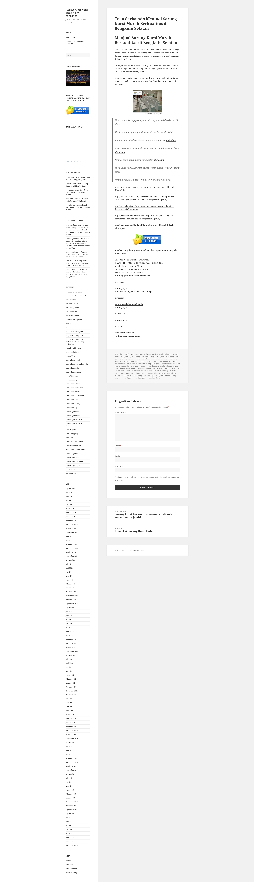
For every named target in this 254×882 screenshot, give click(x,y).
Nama (118, 446)
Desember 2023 (71, 592)
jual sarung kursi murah (124, 359)
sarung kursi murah (128, 375)
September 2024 (72, 556)
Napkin (68, 324)
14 (86, 161)
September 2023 (72, 604)
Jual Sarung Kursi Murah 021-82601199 (77, 13)
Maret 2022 (70, 675)
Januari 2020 (70, 722)
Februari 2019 (71, 750)
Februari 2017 (71, 837)
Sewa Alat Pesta (72, 376)
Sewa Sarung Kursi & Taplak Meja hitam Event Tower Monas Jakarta (78, 207)
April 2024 (69, 576)
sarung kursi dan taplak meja (77, 364)
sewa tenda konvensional (75, 450)
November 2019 (72, 730)
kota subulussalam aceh (168, 361)
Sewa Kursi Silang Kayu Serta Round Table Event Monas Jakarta (77, 192)
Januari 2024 (70, 588)
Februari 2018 (71, 794)
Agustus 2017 (71, 814)
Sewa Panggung (72, 434)
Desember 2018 (71, 758)
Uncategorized (71, 473)
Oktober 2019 (71, 734)
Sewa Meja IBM (71, 430)
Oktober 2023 (71, 600)
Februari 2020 (71, 719)
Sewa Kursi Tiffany (73, 404)
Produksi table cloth (73, 348)
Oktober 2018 (71, 766)
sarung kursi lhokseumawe (155, 373)
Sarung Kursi (71, 356)
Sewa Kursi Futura (73, 392)
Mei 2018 (69, 782)
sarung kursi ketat (72, 368)
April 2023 (69, 623)
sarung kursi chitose (138, 371)
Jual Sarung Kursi (72, 308)
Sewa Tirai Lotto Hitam (74, 461)
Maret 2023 (70, 627)
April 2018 (69, 786)
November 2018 (72, 762)
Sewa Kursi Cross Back (74, 388)
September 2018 (72, 770)
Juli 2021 (69, 699)
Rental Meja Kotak (72, 352)
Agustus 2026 (71, 489)
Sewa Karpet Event (73, 384)
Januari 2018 (70, 798)
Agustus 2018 (71, 774)
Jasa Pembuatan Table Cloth (76, 296)
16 (89, 161)
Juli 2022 (69, 659)
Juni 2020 (69, 711)
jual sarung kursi (172, 356)
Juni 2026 (69, 497)
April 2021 (69, 703)
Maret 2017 (70, 833)
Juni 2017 (69, 822)
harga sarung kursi (158, 356)
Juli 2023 (69, 612)
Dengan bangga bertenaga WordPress (129, 550)
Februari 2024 (71, 584)
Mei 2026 (69, 501)
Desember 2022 (71, 639)
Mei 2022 (69, 667)
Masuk (68, 861)
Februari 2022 (71, 679)
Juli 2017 (69, 818)
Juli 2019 (69, 746)
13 (85, 161)
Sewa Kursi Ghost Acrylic (75, 396)
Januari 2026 (70, 516)
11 (82, 161)
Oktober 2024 (71, 552)
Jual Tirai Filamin (72, 316)
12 (83, 161)
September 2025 (72, 532)
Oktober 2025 (71, 528)
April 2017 (69, 829)
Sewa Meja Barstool (73, 411)
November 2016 (72, 845)
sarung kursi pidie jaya (145, 375)
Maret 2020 (70, 715)
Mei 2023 (69, 619)
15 (88, 161)
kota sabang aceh (151, 361)
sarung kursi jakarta (122, 373)
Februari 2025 (71, 536)
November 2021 (72, 691)
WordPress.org (71, 872)
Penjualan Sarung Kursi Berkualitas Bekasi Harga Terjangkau (75, 341)
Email (118, 456)
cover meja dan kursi (74, 292)
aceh (176, 354)
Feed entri (69, 865)
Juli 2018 (69, 778)
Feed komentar (71, 869)
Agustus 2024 (71, 560)
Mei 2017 (69, 826)
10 (80, 161)
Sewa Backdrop (71, 380)
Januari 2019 (70, 754)
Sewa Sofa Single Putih (74, 442)
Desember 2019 (71, 726)
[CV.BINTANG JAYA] (78, 78)
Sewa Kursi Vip (71, 408)
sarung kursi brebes (122, 371)
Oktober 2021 (71, 695)
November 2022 (72, 643)
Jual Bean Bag (71, 300)
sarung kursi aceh (150, 366)
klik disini (171, 140)
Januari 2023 (70, 635)
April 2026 (69, 505)
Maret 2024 (70, 580)
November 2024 (72, 548)
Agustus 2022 (71, 655)
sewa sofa (69, 438)
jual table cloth (71, 312)
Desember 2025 (71, 520)
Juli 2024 (69, 564)
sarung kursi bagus (164, 366)
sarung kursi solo (135, 378)
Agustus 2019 (71, 742)
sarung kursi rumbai (73, 372)
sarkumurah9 (137, 354)
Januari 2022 (70, 683)
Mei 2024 (69, 572)
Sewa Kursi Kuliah (72, 400)
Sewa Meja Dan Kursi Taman (76, 419)
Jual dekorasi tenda (73, 304)
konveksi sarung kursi (74, 320)
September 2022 (72, 651)
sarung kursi (137, 366)
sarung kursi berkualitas (155, 368)
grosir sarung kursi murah (140, 356)
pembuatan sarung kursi (165, 364)
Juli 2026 (69, 493)
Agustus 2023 (71, 608)
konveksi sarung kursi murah (162, 359)
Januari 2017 (70, 841)
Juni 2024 (69, 568)
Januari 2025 (70, 540)
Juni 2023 (69, 615)
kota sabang (139, 361)
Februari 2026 (71, 512)
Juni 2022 (69, 663)
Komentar (120, 413)
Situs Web (119, 466)
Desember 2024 (71, 544)
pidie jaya (128, 366)
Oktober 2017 (71, 806)
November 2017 (72, 802)
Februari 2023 (71, 631)
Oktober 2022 (71, 647)
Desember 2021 (71, 687)
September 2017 (72, 810)
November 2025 (72, 524)
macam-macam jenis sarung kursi (142, 364)
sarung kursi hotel (169, 371)
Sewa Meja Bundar (73, 415)
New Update (70, 37)
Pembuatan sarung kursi (75, 331)
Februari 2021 (71, 707)
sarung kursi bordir (73, 360)
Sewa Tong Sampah (73, 465)
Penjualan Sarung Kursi (75, 335)
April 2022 (69, 671)
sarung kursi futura (154, 371)
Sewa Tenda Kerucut (73, 446)
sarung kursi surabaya (151, 378)
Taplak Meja (70, 469)
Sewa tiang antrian (73, 453)
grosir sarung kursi (122, 356)
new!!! (68, 327)
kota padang (129, 361)
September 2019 (72, 738)
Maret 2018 (70, 790)
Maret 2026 (70, 508)
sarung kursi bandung (136, 368)
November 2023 (72, 596)
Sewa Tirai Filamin (73, 457)
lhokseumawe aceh (122, 364)
